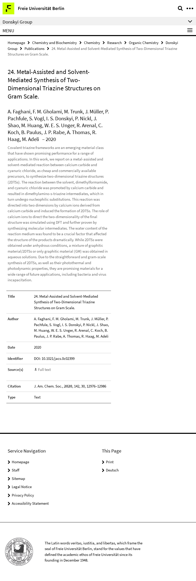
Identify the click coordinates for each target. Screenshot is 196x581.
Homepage (16, 42)
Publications (34, 48)
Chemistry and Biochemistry (54, 42)
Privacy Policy (23, 495)
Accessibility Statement (30, 503)
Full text (44, 369)
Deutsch (112, 470)
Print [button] (110, 461)
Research (114, 42)
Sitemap (18, 478)
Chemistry (92, 42)
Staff (15, 470)
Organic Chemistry (143, 42)
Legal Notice (22, 486)
